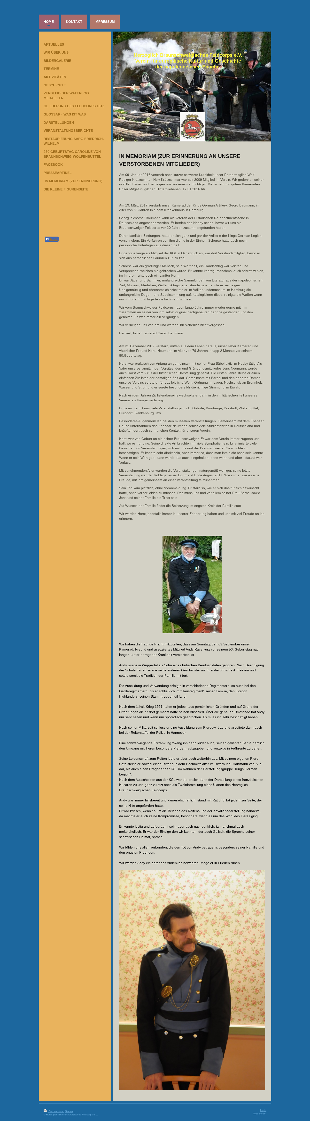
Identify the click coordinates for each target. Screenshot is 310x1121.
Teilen (53, 239)
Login (263, 1110)
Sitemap (69, 1111)
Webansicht (259, 1113)
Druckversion (56, 1111)
